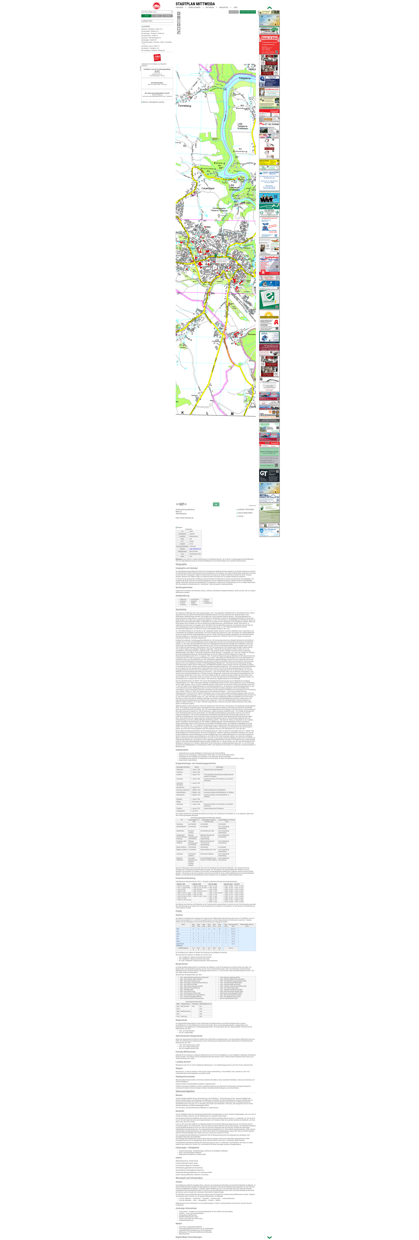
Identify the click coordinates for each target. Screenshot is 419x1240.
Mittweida (210, 7)
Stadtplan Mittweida (195, 4)
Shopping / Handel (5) (149, 40)
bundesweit (168, 16)
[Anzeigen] (157, 57)
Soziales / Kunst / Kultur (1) (151, 46)
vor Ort (146, 16)
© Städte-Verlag (252, 505)
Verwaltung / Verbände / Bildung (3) (154, 50)
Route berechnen (222, 262)
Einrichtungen (194, 7)
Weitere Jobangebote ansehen (153, 102)
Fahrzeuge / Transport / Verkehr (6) (153, 33)
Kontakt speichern (246, 510)
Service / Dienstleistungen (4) (152, 38)
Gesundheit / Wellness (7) (151, 31)
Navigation (223, 7)
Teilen (240, 516)
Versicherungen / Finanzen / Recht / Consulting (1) (157, 43)
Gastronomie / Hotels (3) (150, 35)
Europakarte (233, 12)
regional (157, 16)
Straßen (179, 7)
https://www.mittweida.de (185, 518)
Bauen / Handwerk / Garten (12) (152, 29)
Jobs (235, 7)
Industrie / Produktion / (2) (151, 48)
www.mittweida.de (195, 549)
